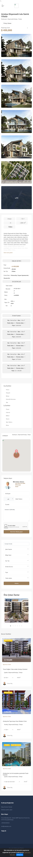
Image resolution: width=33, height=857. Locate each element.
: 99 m (18, 677)
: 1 (12, 677)
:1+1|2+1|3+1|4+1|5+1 (9, 781)
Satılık (8, 600)
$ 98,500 (7, 712)
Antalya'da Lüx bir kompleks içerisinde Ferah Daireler (15, 774)
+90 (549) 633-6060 (20, 483)
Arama (16, 583)
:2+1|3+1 (6, 677)
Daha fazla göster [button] (8, 252)
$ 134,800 (8, 660)
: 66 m (18, 729)
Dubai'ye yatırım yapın (6, 809)
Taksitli (7, 745)
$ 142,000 (9, 618)
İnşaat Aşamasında (16, 745)
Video (10, 227)
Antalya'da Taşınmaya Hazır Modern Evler (15, 721)
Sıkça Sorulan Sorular (6, 807)
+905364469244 (5, 823)
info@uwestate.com (6, 826)
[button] (9, 499)
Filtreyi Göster (7, 23)
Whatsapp (18, 485)
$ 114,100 (8, 764)
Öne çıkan (15, 600)
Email (16, 486)
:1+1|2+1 (6, 729)
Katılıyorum (20, 854)
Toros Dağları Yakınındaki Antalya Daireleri (15, 669)
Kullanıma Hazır (8, 640)
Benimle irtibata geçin (16, 532)
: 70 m (25, 781)
